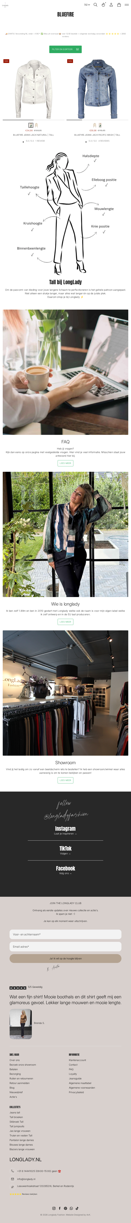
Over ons (15, 1060)
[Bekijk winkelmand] (119, 5)
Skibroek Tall (16, 1121)
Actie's (13, 1096)
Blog (12, 1087)
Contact (73, 1064)
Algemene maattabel (80, 1083)
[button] (95, 5)
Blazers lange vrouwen (22, 1149)
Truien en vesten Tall (21, 1135)
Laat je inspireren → (65, 833)
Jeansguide (75, 1078)
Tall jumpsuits (17, 1126)
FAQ (71, 1069)
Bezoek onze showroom (23, 1064)
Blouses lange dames (21, 1144)
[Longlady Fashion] (5, 5)
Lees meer (65, 463)
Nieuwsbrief (16, 1092)
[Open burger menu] (127, 5)
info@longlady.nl (26, 1179)
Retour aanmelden (20, 1083)
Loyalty (73, 1073)
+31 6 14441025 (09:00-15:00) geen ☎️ (39, 1171)
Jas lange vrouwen (20, 1130)
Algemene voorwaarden (82, 1087)
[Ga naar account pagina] (111, 5)
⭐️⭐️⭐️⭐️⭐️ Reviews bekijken (23, 1194)
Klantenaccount (77, 1060)
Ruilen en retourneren (21, 1078)
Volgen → (65, 853)
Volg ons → (65, 873)
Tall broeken (16, 1117)
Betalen (14, 1069)
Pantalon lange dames (22, 1140)
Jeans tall (15, 1112)
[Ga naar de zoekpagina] (95, 5)
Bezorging (15, 1073)
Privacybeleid (76, 1092)
